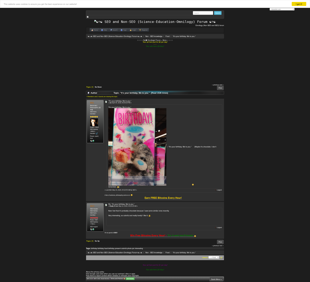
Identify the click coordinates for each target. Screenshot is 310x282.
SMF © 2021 (97, 278)
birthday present (114, 248)
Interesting (139, 248)
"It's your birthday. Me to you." (184, 36)
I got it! (299, 3)
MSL (92, 102)
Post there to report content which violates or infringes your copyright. (112, 275)
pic (133, 248)
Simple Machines (105, 278)
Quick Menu (216, 279)
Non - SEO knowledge (153, 36)
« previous (215, 85)
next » (221, 85)
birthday (94, 248)
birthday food (103, 248)
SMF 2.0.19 (90, 278)
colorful (124, 248)
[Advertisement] (155, 66)
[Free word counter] (93, 141)
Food (168, 36)
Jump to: (205, 257)
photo (129, 248)
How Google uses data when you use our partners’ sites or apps (110, 273)
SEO (92, 206)
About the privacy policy (95, 271)
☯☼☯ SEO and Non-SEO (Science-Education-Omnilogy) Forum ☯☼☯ (115, 36)
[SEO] (93, 229)
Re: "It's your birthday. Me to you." (121, 204)
